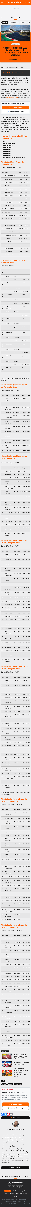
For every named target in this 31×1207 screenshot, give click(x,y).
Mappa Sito (23, 1191)
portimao (10, 1084)
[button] (9, 1186)
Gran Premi (13, 22)
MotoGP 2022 (18, 1084)
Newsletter (8, 1191)
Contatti (6, 1193)
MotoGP (15, 67)
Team (22, 22)
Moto (2, 67)
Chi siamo (15, 1191)
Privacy (12, 1193)
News (4, 22)
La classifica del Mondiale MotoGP (14, 157)
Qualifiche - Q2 (8, 145)
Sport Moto (9, 67)
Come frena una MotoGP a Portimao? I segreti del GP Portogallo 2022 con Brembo (20, 1072)
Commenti (16, 1118)
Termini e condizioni (21, 1193)
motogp (4, 1084)
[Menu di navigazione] (2, 2)
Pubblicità (15, 1196)
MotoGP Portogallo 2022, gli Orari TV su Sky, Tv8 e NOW (20, 1056)
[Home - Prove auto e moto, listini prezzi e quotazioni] (14, 2)
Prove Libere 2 (7, 153)
